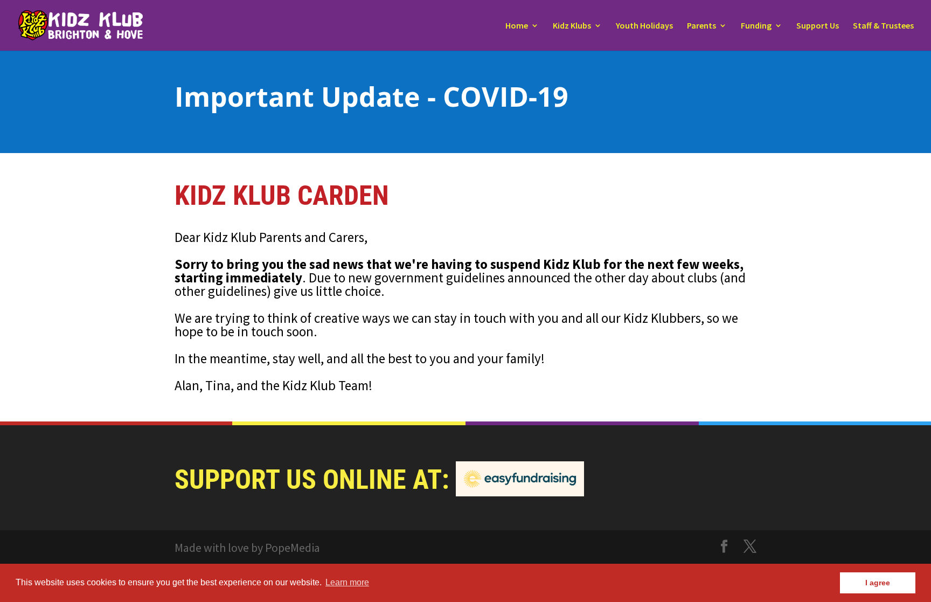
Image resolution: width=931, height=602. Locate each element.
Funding (756, 26)
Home (516, 26)
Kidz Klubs (572, 26)
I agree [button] (877, 582)
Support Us (817, 26)
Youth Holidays (644, 26)
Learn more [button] (347, 582)
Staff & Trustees (883, 26)
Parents (701, 26)
